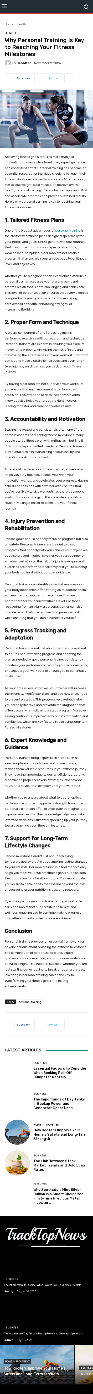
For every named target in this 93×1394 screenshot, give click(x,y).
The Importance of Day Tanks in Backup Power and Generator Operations (59, 1103)
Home (9, 24)
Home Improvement (47, 1124)
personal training (30, 1002)
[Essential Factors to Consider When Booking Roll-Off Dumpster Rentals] (17, 1070)
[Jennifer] (8, 63)
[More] (69, 78)
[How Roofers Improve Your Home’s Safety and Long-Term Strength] (17, 1132)
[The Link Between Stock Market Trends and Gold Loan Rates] (17, 1163)
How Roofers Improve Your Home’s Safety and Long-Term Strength (60, 1134)
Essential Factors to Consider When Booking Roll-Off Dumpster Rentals (60, 1072)
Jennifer (24, 63)
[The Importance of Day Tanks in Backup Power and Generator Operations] (17, 1101)
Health (21, 24)
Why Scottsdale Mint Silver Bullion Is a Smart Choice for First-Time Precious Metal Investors (58, 1196)
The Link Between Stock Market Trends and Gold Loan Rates (59, 1165)
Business (39, 1063)
